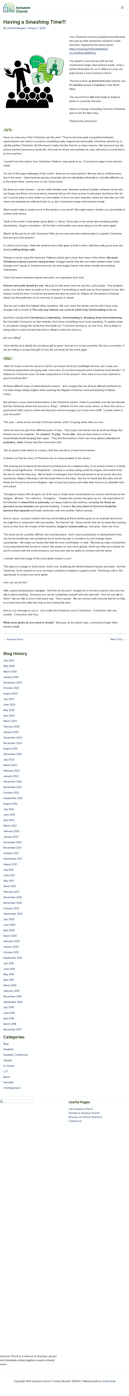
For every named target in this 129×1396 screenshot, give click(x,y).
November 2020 (12, 902)
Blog (6, 1043)
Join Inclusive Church (81, 1109)
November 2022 (12, 787)
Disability (8, 1049)
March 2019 (9, 985)
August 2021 (10, 864)
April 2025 (9, 715)
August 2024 (10, 748)
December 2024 (12, 737)
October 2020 (11, 908)
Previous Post (13, 639)
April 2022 (8, 820)
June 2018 (9, 1012)
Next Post (118, 639)
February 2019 (11, 990)
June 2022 (9, 814)
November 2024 (12, 743)
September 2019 (12, 957)
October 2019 (11, 952)
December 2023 (12, 754)
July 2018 (8, 1007)
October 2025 (11, 688)
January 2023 (11, 776)
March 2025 (10, 721)
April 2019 (8, 979)
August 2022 (10, 803)
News (6, 1076)
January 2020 (11, 946)
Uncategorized (11, 1087)
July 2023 (8, 759)
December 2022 (12, 781)
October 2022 (11, 792)
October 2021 (10, 853)
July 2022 (8, 809)
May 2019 (8, 974)
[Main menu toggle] (122, 7)
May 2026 (9, 666)
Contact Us (75, 1121)
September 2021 (12, 858)
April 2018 (8, 1018)
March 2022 (10, 825)
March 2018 (9, 1023)
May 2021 (8, 880)
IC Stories (9, 1065)
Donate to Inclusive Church (84, 1113)
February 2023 (11, 770)
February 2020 (11, 941)
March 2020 (10, 935)
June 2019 (9, 968)
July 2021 (8, 869)
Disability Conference (15, 1054)
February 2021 (11, 891)
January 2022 (10, 836)
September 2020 (13, 913)
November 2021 (12, 847)
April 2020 (9, 930)
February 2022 (11, 831)
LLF (5, 1071)
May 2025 (9, 710)
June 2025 (9, 704)
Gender (7, 1060)
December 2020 (12, 897)
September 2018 (12, 1002)
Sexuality (8, 1082)
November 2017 (12, 1029)
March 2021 (9, 886)
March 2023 (10, 765)
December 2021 (12, 842)
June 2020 (9, 924)
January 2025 (11, 732)
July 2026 (8, 660)
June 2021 (9, 875)
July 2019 (8, 963)
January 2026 (11, 677)
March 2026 (10, 671)
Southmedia (108, 1381)
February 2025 (11, 726)
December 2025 (12, 682)
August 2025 (10, 693)
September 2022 (13, 798)
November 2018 (12, 996)
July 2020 (8, 919)
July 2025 (8, 699)
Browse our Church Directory (85, 1117)
